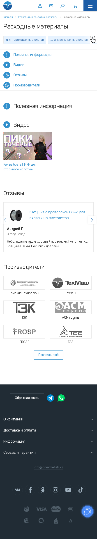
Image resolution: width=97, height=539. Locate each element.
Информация (14, 441)
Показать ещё (48, 355)
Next (92, 220)
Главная (8, 17)
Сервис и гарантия (19, 452)
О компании (13, 419)
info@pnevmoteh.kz (48, 467)
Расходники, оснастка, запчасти (37, 17)
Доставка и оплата (19, 430)
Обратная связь (27, 398)
